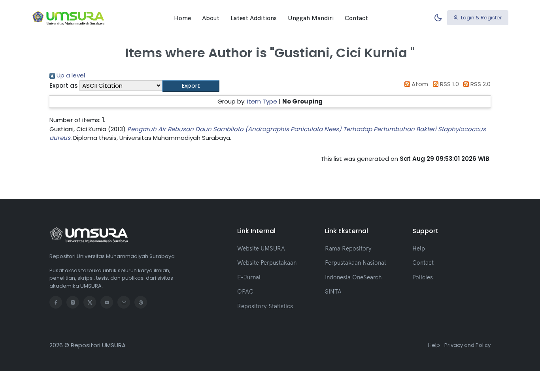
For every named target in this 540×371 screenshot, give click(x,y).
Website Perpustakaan (266, 262)
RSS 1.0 (448, 84)
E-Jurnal (249, 277)
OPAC (245, 291)
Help (418, 248)
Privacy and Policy (467, 345)
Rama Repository (348, 248)
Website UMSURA (261, 248)
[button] (190, 86)
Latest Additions (253, 18)
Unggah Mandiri (311, 18)
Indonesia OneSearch (353, 277)
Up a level (70, 75)
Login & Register (481, 17)
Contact (356, 18)
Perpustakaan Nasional (355, 262)
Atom (419, 84)
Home (182, 18)
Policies (422, 277)
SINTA (333, 291)
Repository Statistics (265, 306)
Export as (63, 85)
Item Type (262, 101)
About (210, 18)
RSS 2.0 (480, 84)
